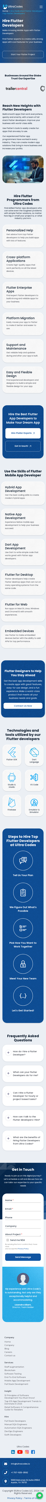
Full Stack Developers (15, 1421)
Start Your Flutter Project (23, 54)
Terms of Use (31, 1498)
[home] (13, 7)
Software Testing (12, 1374)
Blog (6, 1349)
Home (7, 1342)
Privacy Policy (23, 1249)
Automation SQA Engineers (18, 1428)
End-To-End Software (15, 1377)
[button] (40, 7)
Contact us (9, 1355)
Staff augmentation (14, 1367)
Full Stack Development (16, 1384)
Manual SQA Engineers (15, 1424)
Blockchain (9, 1370)
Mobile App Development (17, 1380)
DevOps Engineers (13, 1431)
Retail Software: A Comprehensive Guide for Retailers (21, 1408)
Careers (8, 1352)
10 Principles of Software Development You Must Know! (19, 1396)
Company (9, 1345)
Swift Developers (12, 1435)
